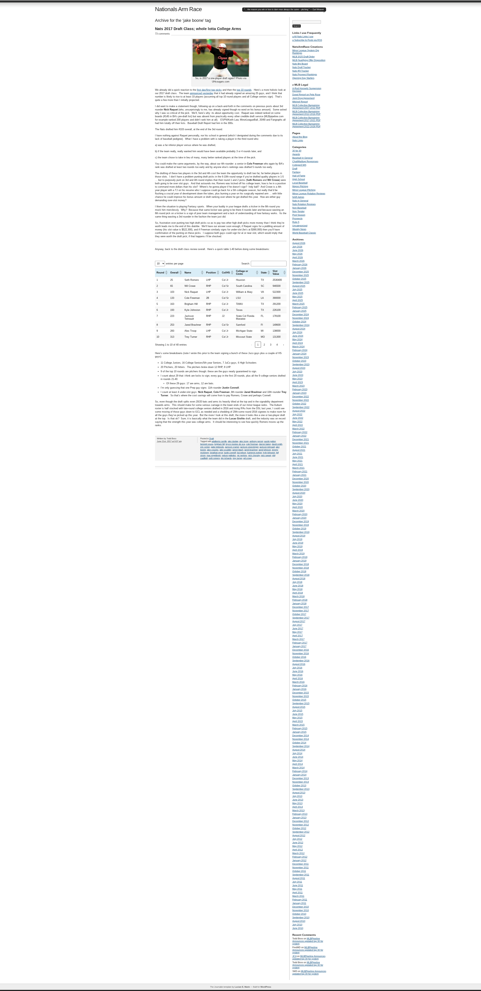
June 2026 (297, 250)
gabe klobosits (217, 447)
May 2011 (297, 889)
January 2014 (299, 775)
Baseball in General (302, 158)
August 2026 (298, 243)
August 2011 (298, 878)
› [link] (283, 344)
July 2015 (297, 710)
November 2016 (300, 653)
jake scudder (225, 450)
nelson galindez (229, 455)
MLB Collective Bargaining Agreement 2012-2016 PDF (306, 112)
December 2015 (300, 692)
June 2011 (297, 885)
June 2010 (297, 928)
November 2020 (300, 482)
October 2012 (299, 828)
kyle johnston (269, 452)
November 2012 (300, 824)
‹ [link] (251, 344)
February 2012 (299, 857)
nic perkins (242, 455)
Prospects (297, 218)
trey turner (237, 458)
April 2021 (297, 464)
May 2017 (297, 632)
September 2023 (300, 364)
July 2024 (297, 332)
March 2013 (298, 810)
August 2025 (298, 286)
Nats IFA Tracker (300, 71)
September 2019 (300, 532)
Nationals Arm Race (178, 9)
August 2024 (298, 329)
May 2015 (297, 717)
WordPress (265, 987)
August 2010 (298, 921)
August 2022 (298, 411)
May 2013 (297, 803)
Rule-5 (295, 222)
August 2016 (298, 664)
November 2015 (300, 696)
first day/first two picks (209, 89)
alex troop (243, 441)
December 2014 (300, 735)
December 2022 (300, 396)
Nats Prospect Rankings (304, 74)
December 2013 (300, 778)
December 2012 (300, 821)
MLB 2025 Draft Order (303, 56)
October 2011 (299, 871)
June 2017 (297, 628)
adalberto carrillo (219, 441)
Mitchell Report (300, 101)
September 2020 (300, 489)
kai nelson (241, 452)
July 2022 (297, 414)
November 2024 (300, 318)
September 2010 (300, 917)
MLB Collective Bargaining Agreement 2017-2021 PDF (306, 119)
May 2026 (297, 254)
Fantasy (296, 172)
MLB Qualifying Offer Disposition (308, 60)
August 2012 (298, 835)
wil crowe (247, 458)
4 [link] (277, 344)
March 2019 (298, 553)
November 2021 (300, 443)
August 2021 (298, 450)
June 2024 (297, 336)
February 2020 (299, 514)
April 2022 (297, 425)
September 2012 (300, 832)
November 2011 (300, 867)
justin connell (230, 452)
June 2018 (297, 585)
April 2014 (297, 764)
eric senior (205, 447)
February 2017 (299, 643)
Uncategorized (299, 225)
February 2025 (299, 307)
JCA (294, 956)
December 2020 (300, 478)
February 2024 (299, 350)
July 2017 (297, 625)
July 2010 (297, 924)
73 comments (162, 33)
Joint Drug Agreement (303, 98)
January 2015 (299, 732)
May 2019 (297, 546)
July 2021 (297, 453)
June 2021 (297, 457)
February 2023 (299, 389)
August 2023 (298, 368)
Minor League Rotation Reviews (308, 193)
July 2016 (297, 667)
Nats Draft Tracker (301, 67)
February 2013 (299, 814)
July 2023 (297, 371)
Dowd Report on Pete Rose (306, 94)
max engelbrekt (214, 455)
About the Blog (299, 137)
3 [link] (270, 344)
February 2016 (299, 685)
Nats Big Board (300, 64)
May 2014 (297, 760)
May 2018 (297, 589)
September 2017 (300, 618)
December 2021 (300, 439)
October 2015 (299, 700)
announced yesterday (201, 93)
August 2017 (298, 621)
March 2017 (298, 639)
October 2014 (299, 742)
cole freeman (252, 444)
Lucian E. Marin (242, 987)
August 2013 (298, 792)
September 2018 (300, 575)
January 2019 (299, 560)
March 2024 (298, 346)
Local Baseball (300, 183)
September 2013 (300, 789)
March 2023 (298, 386)
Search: (245, 263)
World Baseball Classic (304, 233)
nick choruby (254, 455)
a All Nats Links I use (302, 36)
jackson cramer (232, 447)
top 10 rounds (244, 89)
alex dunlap (233, 441)
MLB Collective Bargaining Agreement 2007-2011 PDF (306, 106)
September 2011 (300, 874)
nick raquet (266, 455)
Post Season (298, 215)
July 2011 (297, 882)
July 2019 (297, 539)
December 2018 (300, 564)
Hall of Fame (298, 175)
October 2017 (299, 614)
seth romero (214, 458)
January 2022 (299, 436)
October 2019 (299, 528)
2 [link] (264, 344)
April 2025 (297, 300)
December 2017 (300, 607)
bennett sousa (206, 444)
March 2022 (298, 428)
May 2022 (297, 421)
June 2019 (297, 543)
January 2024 (299, 353)
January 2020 (299, 518)
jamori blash (237, 450)
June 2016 (297, 671)
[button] (166, 272)
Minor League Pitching (303, 190)
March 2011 (298, 896)
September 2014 (300, 746)
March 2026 (298, 261)
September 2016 (300, 660)
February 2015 (299, 728)
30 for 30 (296, 150)
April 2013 (297, 807)
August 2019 (298, 535)
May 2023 (297, 378)
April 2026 (297, 257)
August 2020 (298, 493)
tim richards (226, 458)
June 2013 (297, 800)
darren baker (265, 444)
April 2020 (297, 507)
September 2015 (300, 703)
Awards (296, 154)
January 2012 (299, 860)
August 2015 (298, 707)
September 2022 (300, 407)
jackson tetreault (267, 447)
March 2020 (298, 510)
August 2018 (298, 578)
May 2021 (297, 461)
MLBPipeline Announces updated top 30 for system (307, 941)
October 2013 (299, 785)
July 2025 (297, 289)
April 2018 (297, 593)
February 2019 (299, 557)
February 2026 (299, 264)
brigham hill (219, 444)
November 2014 (300, 739)
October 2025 (299, 279)
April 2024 (297, 343)
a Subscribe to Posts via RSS (307, 40)
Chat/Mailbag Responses (305, 161)
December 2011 (300, 864)
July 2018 (297, 582)
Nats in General (300, 200)
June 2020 (297, 500)
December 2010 (300, 907)
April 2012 (297, 849)
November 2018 (300, 568)
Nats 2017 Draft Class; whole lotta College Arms (198, 29)
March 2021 (298, 468)
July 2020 (297, 496)
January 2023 (299, 393)
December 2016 (300, 650)
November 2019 (300, 525)
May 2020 (297, 503)
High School (298, 179)
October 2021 (299, 446)
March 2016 (298, 682)
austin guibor (270, 441)
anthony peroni (256, 441)
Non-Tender (298, 211)
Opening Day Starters (303, 78)
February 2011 (299, 899)
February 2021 (299, 471)
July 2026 (297, 246)
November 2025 (300, 275)
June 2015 (297, 714)
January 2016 (299, 689)
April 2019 (297, 550)
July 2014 (297, 753)
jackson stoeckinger (249, 447)
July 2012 (297, 839)
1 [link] (258, 344)
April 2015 (297, 721)
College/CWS (299, 165)
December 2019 (300, 521)
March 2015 (298, 725)
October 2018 (299, 571)
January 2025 (299, 311)
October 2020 (299, 486)
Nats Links (297, 140)
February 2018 (299, 600)
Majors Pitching (300, 186)
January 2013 (299, 817)
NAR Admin (298, 197)
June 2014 (297, 757)
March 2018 (298, 596)
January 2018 (299, 603)
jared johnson (265, 450)
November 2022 (300, 400)
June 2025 (297, 293)
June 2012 (297, 842)
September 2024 (300, 325)
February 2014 (299, 771)
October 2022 (299, 403)
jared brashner (251, 450)
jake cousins (213, 450)
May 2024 (297, 339)
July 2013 (297, 796)
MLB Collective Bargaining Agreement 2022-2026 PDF (306, 125)
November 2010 (300, 910)
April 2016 (297, 678)
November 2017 (300, 610)
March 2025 (298, 304)
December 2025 (300, 271)
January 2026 (299, 268)
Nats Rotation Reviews (304, 204)
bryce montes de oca (235, 444)
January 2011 (299, 903)
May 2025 (297, 296)
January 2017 (299, 646)
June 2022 (297, 418)
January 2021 (299, 475)
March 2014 (298, 767)
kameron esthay (254, 452)
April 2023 (297, 382)
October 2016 (299, 657)
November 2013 (300, 782)
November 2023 (300, 357)
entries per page (174, 263)
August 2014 (298, 750)
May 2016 (297, 675)
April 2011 (297, 892)
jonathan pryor (216, 452)
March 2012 (298, 853)
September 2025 (300, 282)
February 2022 (299, 432)
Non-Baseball (299, 208)
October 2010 (299, 914)
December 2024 (300, 314)
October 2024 (299, 321)
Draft (211, 438)
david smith (277, 444)
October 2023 (299, 361)
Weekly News (299, 229)
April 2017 (297, 635)
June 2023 (297, 375)
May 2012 (297, 846)
